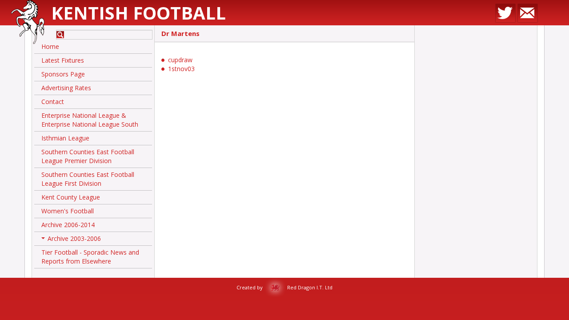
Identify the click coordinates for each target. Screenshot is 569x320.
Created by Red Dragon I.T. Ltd (284, 287)
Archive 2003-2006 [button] (72, 240)
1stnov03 (181, 68)
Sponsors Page (63, 74)
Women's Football (67, 211)
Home (50, 46)
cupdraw (180, 60)
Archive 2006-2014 (68, 224)
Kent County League (70, 197)
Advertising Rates (66, 88)
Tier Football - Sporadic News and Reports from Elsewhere (90, 256)
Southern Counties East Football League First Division (87, 179)
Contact (52, 101)
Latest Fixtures (62, 60)
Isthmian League (65, 138)
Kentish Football (138, 12)
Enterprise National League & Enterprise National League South (89, 119)
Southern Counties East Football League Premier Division (87, 156)
